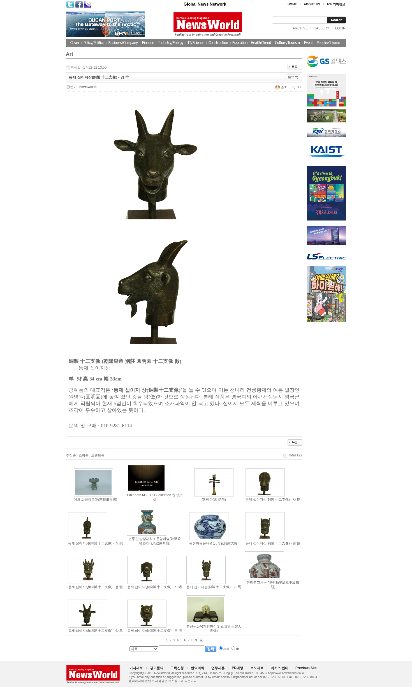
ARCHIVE (300, 28)
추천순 (71, 455)
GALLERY (321, 28)
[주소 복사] (293, 77)
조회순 (83, 455)
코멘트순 (98, 455)
